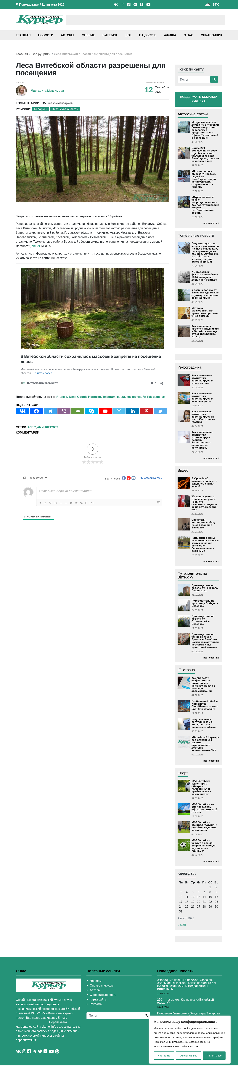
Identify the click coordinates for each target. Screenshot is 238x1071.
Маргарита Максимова (47, 90)
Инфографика (189, 367)
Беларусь (40, 109)
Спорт (183, 773)
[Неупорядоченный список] (66, 503)
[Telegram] (50, 411)
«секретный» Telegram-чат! (146, 396)
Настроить (164, 1055)
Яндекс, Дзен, (66, 396)
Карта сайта (98, 999)
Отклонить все (188, 1055)
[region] (190, 1040)
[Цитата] (71, 503)
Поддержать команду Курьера (198, 99)
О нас (188, 35)
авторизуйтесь (153, 477)
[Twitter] (160, 411)
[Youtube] (105, 411)
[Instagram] (119, 411)
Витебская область (65, 109)
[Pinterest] (146, 411)
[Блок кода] (76, 503)
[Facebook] (36, 411)
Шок (128, 35)
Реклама (96, 1004)
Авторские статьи (193, 114)
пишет (36, 246)
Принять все (214, 1055)
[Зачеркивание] (55, 503)
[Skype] (91, 411)
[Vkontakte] (22, 411)
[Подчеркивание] (50, 503)
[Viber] (63, 411)
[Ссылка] (81, 503)
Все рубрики (41, 54)
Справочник (211, 35)
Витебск (109, 35)
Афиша (170, 35)
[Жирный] (40, 503)
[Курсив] (45, 503)
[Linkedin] (132, 411)
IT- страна (186, 670)
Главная (23, 35)
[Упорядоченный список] (60, 503)
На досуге (147, 35)
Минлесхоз (48, 427)
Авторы (67, 35)
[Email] (77, 411)
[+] (92, 502)
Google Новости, (89, 396)
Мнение (88, 35)
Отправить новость (103, 994)
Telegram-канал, (114, 396)
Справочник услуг (102, 985)
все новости (210, 223)
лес (33, 427)
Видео (183, 470)
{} (86, 502)
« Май (182, 925)
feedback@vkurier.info (32, 1022)
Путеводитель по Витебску (192, 575)
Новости (45, 35)
